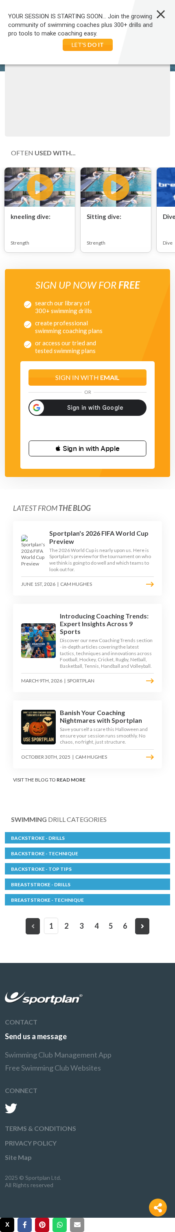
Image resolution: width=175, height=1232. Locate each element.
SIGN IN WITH (87, 377)
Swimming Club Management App (58, 1054)
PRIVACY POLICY (31, 1143)
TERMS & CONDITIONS (40, 1128)
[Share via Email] (77, 1225)
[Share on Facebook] (25, 1225)
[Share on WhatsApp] (59, 1225)
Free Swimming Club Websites (53, 1067)
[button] (87, 448)
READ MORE (71, 780)
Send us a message (36, 1036)
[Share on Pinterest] (42, 1225)
